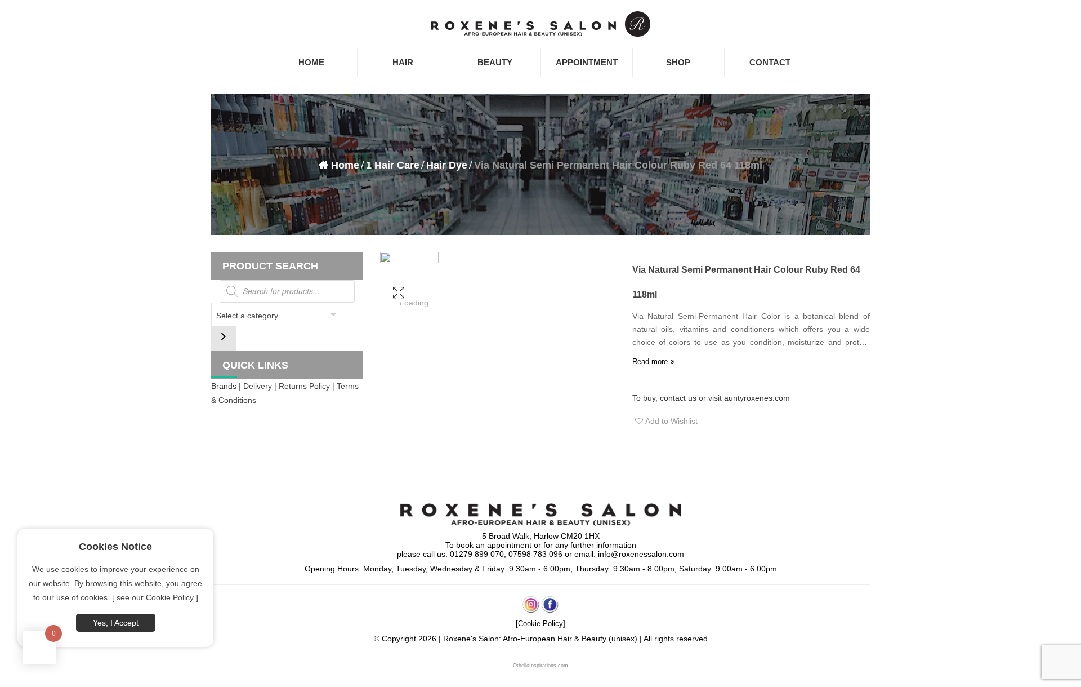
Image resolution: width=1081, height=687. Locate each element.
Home (345, 165)
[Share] (1043, 12)
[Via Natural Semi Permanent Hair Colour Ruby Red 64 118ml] (398, 307)
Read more (650, 361)
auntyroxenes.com (757, 397)
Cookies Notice (115, 546)
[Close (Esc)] (1068, 12)
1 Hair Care (392, 165)
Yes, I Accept (116, 622)
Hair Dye (446, 165)
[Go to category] (223, 338)
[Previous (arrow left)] (19, 344)
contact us (678, 397)
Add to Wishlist (670, 421)
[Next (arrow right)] (1061, 344)
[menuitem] (311, 62)
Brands (223, 386)
